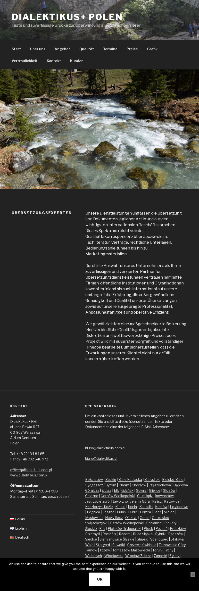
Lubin (121, 512)
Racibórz (109, 534)
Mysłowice (94, 518)
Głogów (169, 490)
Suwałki (118, 545)
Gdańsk (127, 490)
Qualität (86, 49)
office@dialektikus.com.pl (31, 470)
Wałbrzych (93, 556)
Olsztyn (131, 518)
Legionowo (179, 507)
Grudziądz (145, 496)
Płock (148, 528)
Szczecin (134, 545)
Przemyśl (92, 534)
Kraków (161, 507)
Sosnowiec (159, 539)
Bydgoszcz (94, 485)
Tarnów (91, 550)
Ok (99, 579)
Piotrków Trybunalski (124, 528)
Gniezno (91, 496)
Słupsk (142, 539)
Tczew (105, 550)
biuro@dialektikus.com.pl (105, 448)
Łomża (145, 512)
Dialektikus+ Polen (67, 17)
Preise (132, 49)
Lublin (133, 512)
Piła (102, 528)
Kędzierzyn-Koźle (99, 507)
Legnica (93, 512)
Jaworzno (120, 501)
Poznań (161, 528)
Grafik (152, 49)
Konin (132, 507)
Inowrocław (164, 496)
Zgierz (174, 556)
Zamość (160, 556)
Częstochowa (160, 485)
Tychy (168, 550)
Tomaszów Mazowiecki (131, 550)
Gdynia (141, 490)
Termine (110, 49)
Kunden (76, 61)
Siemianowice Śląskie (117, 539)
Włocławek (113, 556)
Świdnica (149, 545)
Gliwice (154, 490)
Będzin (110, 479)
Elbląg (106, 490)
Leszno (108, 512)
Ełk (116, 490)
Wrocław (132, 556)
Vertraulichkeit (25, 61)
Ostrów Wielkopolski (127, 523)
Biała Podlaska (130, 479)
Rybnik (160, 534)
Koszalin (146, 507)
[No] (193, 574)
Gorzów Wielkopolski (118, 496)
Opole (144, 518)
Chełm (124, 485)
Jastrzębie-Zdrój (97, 501)
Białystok (152, 479)
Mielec (169, 512)
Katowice (172, 501)
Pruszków (178, 528)
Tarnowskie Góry (172, 545)
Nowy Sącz (114, 518)
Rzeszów (175, 534)
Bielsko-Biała (172, 479)
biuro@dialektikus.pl (101, 458)
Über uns (37, 49)
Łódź (157, 512)
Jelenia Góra (140, 501)
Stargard (103, 545)
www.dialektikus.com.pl (29, 475)
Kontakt (54, 61)
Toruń (157, 550)
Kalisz (157, 501)
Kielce (120, 507)
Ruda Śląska (143, 534)
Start (16, 49)
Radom (125, 534)
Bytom (110, 485)
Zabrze (145, 556)
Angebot (62, 49)
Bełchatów (94, 479)
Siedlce (91, 539)
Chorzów (139, 485)
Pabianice (154, 523)
